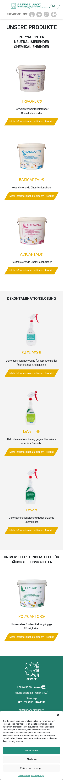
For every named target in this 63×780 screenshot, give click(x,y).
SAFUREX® (31, 353)
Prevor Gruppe (17, 14)
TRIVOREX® (31, 101)
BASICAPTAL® (31, 179)
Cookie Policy (24, 776)
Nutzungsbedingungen (31, 710)
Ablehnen (32, 759)
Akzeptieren (31, 750)
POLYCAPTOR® (31, 616)
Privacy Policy (37, 776)
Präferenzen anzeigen (31, 768)
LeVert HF (31, 431)
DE (53, 6)
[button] (58, 714)
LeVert (31, 510)
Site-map (31, 698)
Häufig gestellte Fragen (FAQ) (31, 692)
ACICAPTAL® (31, 254)
